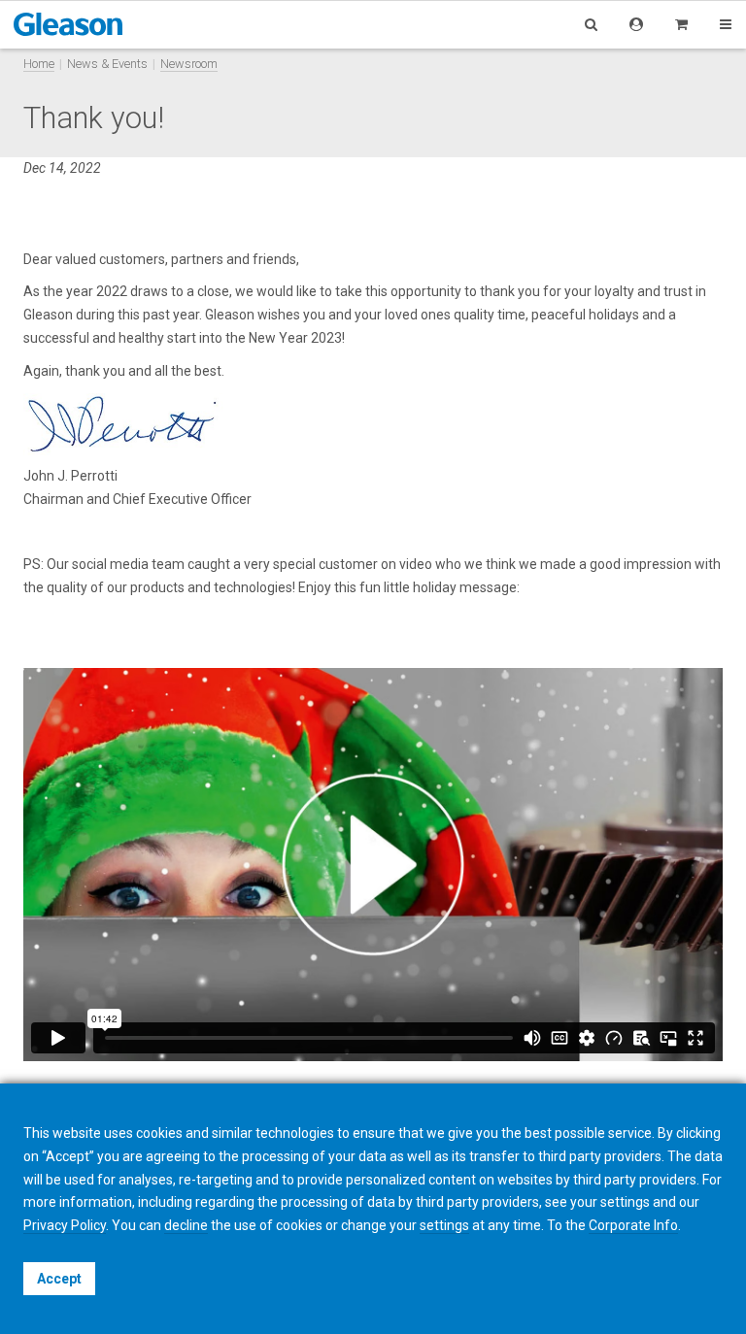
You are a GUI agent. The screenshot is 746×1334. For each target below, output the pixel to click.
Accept (59, 1278)
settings (444, 1225)
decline (186, 1225)
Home (38, 63)
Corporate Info (633, 1225)
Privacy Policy (64, 1225)
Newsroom (189, 63)
